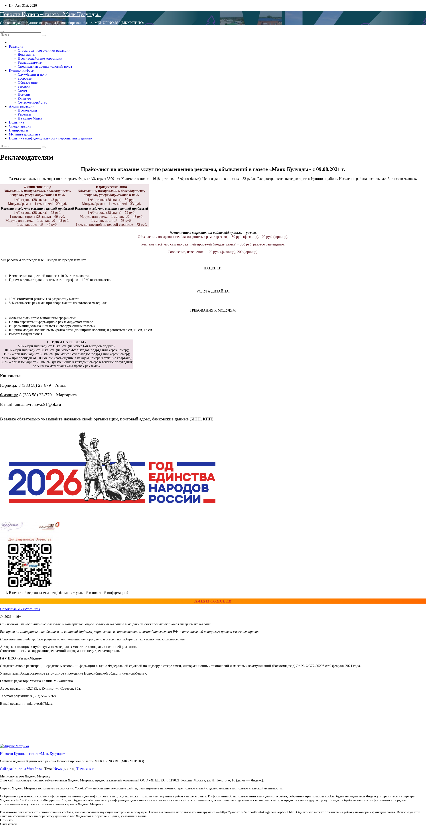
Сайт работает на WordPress (21, 769)
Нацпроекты (18, 130)
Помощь (24, 94)
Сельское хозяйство (32, 102)
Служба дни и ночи (32, 74)
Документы (26, 54)
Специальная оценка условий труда (45, 66)
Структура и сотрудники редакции (44, 50)
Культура (24, 98)
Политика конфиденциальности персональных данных (51, 138)
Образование (27, 82)
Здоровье (25, 78)
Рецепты (24, 114)
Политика (16, 122)
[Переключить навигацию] (2, 31)
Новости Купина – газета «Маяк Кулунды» (50, 14)
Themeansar (84, 769)
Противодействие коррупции (40, 58)
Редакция (16, 46)
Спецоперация (20, 126)
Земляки (24, 86)
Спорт (22, 90)
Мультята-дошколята (24, 134)
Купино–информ (21, 70)
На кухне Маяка (30, 118)
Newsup (59, 769)
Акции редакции (22, 106)
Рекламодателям (30, 62)
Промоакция (27, 110)
